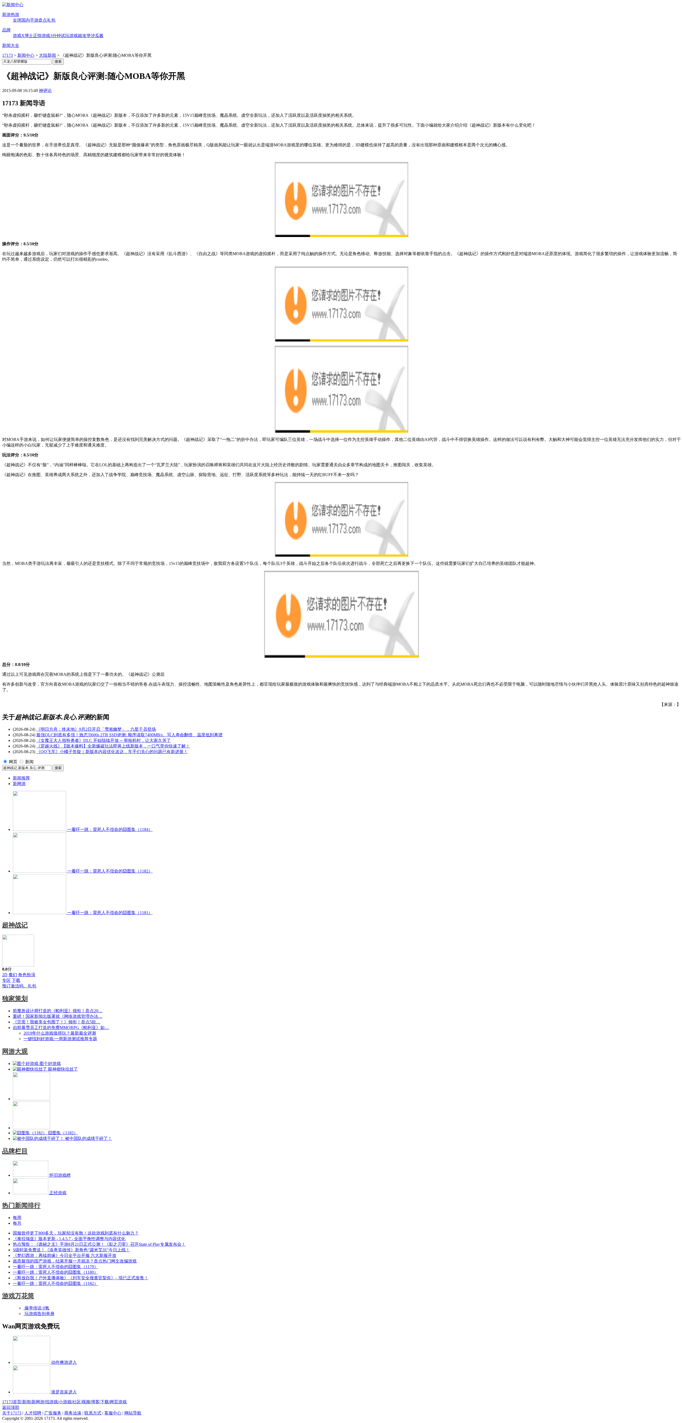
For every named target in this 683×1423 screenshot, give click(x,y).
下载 (16, 980)
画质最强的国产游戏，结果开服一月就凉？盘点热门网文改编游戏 (75, 1261)
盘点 (42, 20)
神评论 (45, 90)
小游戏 (65, 1402)
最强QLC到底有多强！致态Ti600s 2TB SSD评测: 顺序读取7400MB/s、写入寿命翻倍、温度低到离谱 (129, 735)
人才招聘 (32, 1413)
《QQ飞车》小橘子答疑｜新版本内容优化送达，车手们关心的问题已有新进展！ (112, 751)
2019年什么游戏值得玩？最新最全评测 (59, 1033)
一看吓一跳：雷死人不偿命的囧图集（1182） (55, 1283)
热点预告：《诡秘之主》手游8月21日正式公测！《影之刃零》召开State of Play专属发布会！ (99, 1244)
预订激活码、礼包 (19, 986)
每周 (17, 1217)
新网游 (19, 783)
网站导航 (132, 1413)
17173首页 (11, 1402)
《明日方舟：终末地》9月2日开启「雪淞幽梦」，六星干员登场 (96, 729)
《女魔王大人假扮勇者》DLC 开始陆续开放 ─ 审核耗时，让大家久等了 (103, 740)
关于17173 (11, 1413)
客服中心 (112, 1413)
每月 (17, 1223)
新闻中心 (25, 55)
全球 (17, 20)
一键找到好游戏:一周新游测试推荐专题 (60, 1038)
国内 (25, 20)
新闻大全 (10, 45)
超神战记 (15, 925)
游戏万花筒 (18, 1295)
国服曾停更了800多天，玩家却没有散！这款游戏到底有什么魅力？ (76, 1233)
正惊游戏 (41, 35)
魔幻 (13, 974)
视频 (86, 1402)
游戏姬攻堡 (80, 35)
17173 (7, 55)
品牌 (6, 30)
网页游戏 (118, 1402)
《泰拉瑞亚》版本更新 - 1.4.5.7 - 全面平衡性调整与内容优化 (69, 1238)
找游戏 (51, 1402)
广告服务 (52, 1413)
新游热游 (10, 14)
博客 (95, 1402)
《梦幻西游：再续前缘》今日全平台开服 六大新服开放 (64, 1255)
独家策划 (15, 998)
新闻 (29, 761)
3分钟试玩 (59, 35)
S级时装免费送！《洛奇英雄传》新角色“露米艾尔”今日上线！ (71, 1250)
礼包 (51, 20)
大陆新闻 (47, 55)
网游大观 (15, 1051)
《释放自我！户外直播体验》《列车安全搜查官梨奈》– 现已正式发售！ (80, 1278)
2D (4, 974)
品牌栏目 (15, 1151)
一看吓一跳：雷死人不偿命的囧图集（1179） (55, 1266)
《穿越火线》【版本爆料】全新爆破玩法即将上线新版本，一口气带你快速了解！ (113, 746)
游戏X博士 (23, 35)
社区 (76, 1402)
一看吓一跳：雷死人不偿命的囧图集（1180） (55, 1272)
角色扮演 (26, 974)
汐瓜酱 (97, 35)
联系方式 (92, 1413)
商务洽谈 (72, 1413)
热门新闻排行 (21, 1205)
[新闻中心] (12, 4)
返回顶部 (10, 1407)
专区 (6, 980)
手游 (34, 20)
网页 (13, 761)
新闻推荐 (21, 778)
